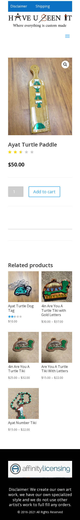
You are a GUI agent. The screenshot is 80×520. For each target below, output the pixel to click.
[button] (65, 64)
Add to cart (44, 192)
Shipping (43, 6)
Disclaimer (18, 6)
